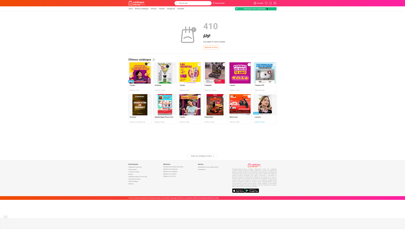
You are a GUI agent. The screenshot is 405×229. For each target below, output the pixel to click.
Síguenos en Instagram (170, 171)
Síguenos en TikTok (169, 176)
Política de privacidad (199, 198)
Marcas (130, 174)
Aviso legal (173, 198)
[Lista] (275, 3)
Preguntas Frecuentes (135, 167)
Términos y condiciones (185, 198)
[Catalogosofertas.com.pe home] (136, 3)
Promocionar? (132, 169)
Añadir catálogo (133, 181)
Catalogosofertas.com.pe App (137, 176)
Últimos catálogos (142, 9)
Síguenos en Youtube (169, 174)
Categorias (171, 9)
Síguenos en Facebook (170, 169)
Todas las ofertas (133, 172)
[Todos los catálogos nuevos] (153, 59)
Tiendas (162, 9)
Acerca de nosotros (134, 179)
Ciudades (180, 9)
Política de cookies (213, 198)
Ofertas (153, 9)
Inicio (131, 9)
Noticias (131, 184)
